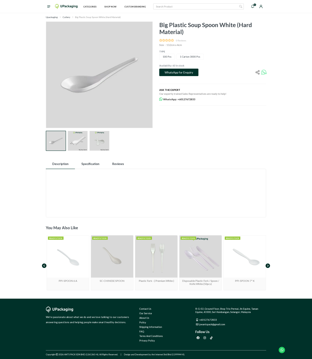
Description (60, 164)
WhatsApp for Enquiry (179, 72)
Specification (90, 164)
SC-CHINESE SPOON (112, 280)
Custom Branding (135, 6)
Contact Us (145, 308)
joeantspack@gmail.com (212, 324)
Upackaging (52, 17)
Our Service (145, 313)
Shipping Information (150, 326)
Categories (90, 6)
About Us (144, 317)
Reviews (118, 164)
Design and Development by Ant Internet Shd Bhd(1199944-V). (154, 354)
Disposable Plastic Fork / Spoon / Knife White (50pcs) (200, 282)
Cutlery (66, 17)
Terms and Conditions (151, 336)
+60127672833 (208, 319)
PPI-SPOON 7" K (245, 280)
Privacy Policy (147, 340)
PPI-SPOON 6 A (68, 280)
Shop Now (110, 6)
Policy (142, 322)
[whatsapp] (264, 72)
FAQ (141, 331)
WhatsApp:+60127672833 (179, 99)
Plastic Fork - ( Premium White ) (156, 280)
